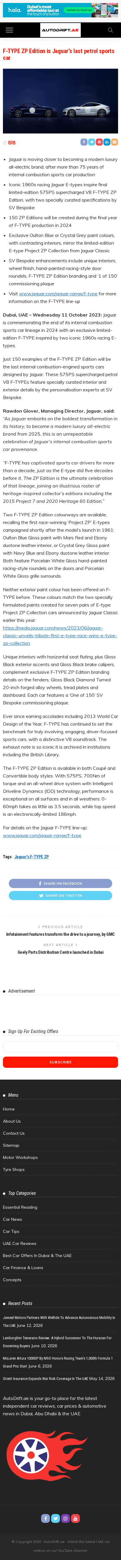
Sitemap (11, 1145)
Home (9, 1109)
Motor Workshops (20, 1157)
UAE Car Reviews (19, 1243)
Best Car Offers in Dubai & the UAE (37, 1255)
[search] (110, 30)
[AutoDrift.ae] (60, 29)
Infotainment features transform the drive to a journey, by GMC (60, 934)
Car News (12, 1219)
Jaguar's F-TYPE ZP (31, 856)
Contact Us (14, 1133)
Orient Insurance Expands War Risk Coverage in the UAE (45, 1378)
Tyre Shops (14, 1169)
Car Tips (11, 1231)
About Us (12, 1121)
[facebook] (45, 1518)
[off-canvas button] (9, 30)
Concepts (12, 1279)
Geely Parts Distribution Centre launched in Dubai (61, 952)
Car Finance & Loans (23, 1267)
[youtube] (75, 1518)
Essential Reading (20, 1207)
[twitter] (55, 1518)
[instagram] (65, 1518)
